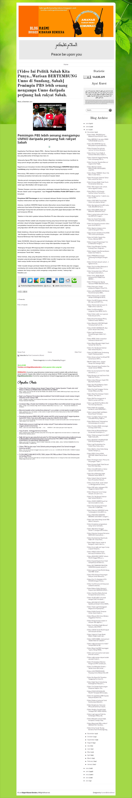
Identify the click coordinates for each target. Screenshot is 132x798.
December (90, 132)
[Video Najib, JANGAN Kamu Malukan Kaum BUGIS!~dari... (97, 135)
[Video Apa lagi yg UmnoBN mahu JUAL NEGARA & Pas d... (98, 206)
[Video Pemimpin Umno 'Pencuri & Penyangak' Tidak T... (98, 460)
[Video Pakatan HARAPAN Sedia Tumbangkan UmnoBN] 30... (97, 511)
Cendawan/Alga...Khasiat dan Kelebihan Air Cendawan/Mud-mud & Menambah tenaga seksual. (50, 404)
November (91, 733)
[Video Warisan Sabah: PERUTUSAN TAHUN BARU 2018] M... (96, 168)
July (88, 746)
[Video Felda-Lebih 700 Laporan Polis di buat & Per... (97, 315)
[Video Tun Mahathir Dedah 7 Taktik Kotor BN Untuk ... (96, 667)
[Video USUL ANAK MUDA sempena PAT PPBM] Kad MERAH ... (96, 277)
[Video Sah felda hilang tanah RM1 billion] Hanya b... (98, 520)
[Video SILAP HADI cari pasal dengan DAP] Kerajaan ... (96, 598)
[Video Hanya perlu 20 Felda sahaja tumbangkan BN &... (96, 296)
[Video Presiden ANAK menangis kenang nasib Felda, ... (97, 427)
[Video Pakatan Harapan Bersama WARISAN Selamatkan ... (98, 534)
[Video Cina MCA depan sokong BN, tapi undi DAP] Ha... (97, 301)
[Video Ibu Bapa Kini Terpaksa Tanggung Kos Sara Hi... (96, 678)
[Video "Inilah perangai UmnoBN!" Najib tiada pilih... (98, 436)
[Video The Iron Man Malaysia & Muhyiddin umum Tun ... (97, 267)
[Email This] (18, 292)
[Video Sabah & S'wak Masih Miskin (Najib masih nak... (96, 635)
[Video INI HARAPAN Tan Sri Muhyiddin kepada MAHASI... (97, 144)
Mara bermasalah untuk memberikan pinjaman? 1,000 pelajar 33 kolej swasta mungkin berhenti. (50, 410)
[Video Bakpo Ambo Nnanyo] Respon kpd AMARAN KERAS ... (97, 589)
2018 (87, 127)
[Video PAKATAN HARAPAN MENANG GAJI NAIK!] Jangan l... (98, 516)
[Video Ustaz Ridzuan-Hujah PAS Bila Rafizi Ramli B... (97, 381)
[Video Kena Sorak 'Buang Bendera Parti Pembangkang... (97, 729)
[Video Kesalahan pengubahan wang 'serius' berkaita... (97, 525)
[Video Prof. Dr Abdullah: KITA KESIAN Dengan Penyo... (96, 580)
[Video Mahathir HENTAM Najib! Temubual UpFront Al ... (97, 324)
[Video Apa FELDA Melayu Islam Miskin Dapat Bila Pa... (97, 385)
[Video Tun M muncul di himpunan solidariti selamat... (98, 585)
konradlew (48, 360)
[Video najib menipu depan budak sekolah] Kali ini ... (98, 658)
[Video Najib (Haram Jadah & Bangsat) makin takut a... (96, 543)
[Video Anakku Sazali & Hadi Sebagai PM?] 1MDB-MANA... (97, 710)
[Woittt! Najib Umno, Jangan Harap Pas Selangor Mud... (96, 362)
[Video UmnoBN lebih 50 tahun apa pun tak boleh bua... (97, 470)
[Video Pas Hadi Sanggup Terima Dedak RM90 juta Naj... (97, 390)
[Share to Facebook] (24, 292)
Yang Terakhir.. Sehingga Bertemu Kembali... (33, 431)
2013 (87, 778)
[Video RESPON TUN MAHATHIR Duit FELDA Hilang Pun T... (97, 440)
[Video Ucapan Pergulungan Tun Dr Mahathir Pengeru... (97, 243)
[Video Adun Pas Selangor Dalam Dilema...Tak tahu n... (97, 395)
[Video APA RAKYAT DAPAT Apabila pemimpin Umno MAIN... (98, 603)
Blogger (62, 360)
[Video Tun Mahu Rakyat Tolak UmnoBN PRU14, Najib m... (97, 417)
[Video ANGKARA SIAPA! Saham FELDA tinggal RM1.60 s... (97, 557)
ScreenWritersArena (107, 793)
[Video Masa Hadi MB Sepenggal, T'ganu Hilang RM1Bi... (98, 649)
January (90, 764)
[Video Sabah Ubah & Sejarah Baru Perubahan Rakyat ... (96, 479)
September (91, 740)
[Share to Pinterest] (26, 292)
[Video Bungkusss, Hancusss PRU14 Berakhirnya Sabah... (96, 706)
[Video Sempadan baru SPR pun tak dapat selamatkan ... (97, 272)
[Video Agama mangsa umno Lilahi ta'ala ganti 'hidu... (96, 229)
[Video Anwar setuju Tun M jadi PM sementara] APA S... (98, 358)
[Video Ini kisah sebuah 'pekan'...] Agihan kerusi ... (98, 263)
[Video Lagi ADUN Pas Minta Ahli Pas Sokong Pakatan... (97, 404)
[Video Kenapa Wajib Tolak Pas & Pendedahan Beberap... (97, 183)
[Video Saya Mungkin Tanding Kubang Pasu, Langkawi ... (96, 247)
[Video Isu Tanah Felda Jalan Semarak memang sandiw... (96, 220)
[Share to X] (22, 292)
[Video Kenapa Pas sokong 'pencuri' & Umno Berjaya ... (96, 149)
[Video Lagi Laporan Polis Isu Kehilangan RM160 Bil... (96, 715)
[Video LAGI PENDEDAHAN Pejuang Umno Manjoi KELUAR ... (97, 673)
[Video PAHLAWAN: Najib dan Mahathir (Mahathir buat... (96, 210)
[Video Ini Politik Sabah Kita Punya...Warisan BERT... (96, 238)
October (90, 737)
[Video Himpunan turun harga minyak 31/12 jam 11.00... (96, 493)
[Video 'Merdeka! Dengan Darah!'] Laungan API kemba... (97, 529)
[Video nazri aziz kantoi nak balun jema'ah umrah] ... (98, 653)
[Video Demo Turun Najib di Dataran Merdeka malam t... (97, 154)
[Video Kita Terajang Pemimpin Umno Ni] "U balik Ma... (97, 506)
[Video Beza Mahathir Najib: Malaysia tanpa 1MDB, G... (96, 474)
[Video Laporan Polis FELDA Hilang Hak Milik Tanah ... (98, 571)
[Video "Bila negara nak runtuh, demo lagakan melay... (97, 187)
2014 (87, 774)
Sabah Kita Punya (65, 286)
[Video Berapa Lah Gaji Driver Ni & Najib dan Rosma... (98, 376)
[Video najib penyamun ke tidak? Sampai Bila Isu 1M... (97, 644)
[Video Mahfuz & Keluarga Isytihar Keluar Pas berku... (96, 192)
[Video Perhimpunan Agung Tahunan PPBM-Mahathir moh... (98, 283)
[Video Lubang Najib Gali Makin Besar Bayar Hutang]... (97, 413)
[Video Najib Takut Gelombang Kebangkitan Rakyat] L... (97, 683)
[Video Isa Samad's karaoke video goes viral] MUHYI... (98, 224)
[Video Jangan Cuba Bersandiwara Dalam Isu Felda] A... (98, 252)
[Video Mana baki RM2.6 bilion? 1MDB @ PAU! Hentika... (97, 724)
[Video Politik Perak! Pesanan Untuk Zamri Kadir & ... (96, 612)
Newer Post (21, 352)
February (90, 761)
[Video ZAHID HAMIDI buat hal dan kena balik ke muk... (97, 502)
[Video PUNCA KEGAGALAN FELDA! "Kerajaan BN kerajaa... (97, 692)
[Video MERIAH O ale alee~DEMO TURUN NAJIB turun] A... (97, 140)
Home (66, 64)
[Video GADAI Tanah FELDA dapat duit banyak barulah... (98, 630)
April (89, 755)
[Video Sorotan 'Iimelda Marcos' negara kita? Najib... (97, 163)
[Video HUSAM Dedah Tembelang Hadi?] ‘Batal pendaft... (98, 353)
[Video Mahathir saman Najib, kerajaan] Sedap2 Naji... (96, 719)
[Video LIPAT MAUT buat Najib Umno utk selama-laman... (97, 201)
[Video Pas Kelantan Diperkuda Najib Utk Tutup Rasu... (97, 539)
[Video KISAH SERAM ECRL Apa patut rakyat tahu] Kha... (97, 329)
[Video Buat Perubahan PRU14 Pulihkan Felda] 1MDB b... (97, 319)
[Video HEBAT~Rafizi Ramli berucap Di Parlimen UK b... (96, 552)
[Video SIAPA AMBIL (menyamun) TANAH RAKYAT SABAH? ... (98, 640)
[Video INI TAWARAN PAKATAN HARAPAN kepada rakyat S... (97, 566)
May (88, 752)
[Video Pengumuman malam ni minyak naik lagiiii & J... (97, 621)
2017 (87, 130)
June (89, 749)
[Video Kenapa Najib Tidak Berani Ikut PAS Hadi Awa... (98, 465)
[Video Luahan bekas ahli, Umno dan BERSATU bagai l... (97, 215)
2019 (87, 123)
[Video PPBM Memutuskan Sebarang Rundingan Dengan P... (97, 257)
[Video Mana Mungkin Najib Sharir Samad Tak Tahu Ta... (98, 344)
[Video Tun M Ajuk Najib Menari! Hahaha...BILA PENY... (97, 626)
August (89, 743)
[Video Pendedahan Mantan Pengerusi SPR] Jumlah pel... (97, 663)
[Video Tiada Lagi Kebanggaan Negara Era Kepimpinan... (97, 607)
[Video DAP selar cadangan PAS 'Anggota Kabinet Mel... (97, 488)
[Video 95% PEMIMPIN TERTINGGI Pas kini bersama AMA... (98, 292)
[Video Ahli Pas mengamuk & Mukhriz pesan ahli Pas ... (96, 399)
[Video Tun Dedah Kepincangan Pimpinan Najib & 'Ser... (97, 687)
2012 (87, 781)
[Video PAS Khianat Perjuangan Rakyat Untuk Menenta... (97, 575)
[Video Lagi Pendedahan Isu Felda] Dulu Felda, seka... (96, 445)
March (89, 758)
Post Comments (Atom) (36, 355)
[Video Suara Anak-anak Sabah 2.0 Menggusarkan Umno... (97, 483)
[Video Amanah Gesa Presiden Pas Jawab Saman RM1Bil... (98, 367)
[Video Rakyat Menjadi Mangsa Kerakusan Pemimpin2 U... (97, 431)
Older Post (78, 352)
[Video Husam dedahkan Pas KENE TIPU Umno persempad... (98, 233)
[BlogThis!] (20, 292)
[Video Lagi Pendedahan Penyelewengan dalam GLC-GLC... (97, 334)
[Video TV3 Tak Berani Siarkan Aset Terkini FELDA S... (97, 348)
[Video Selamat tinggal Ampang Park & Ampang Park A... (97, 158)
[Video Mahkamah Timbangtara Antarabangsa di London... (97, 422)
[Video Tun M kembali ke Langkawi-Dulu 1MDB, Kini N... (97, 310)
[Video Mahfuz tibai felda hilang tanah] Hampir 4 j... (97, 450)
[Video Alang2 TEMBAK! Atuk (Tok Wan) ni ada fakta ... (98, 174)
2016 (87, 768)
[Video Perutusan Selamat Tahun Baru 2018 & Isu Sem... (97, 178)
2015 (87, 771)
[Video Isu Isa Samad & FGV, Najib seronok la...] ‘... (98, 371)
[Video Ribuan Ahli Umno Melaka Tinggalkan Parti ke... (97, 617)
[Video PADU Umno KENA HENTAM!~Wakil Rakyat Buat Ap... (97, 455)
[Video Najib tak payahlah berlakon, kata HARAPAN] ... (97, 408)
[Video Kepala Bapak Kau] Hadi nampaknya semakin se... (97, 562)
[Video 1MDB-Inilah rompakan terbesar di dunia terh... (97, 339)
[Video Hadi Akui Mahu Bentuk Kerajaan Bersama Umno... (97, 594)
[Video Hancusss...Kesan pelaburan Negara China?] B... (97, 287)
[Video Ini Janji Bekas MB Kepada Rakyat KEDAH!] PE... (98, 696)
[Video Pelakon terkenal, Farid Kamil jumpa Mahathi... (97, 701)
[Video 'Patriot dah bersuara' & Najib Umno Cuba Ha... (97, 306)
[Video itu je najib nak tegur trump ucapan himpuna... (98, 548)
